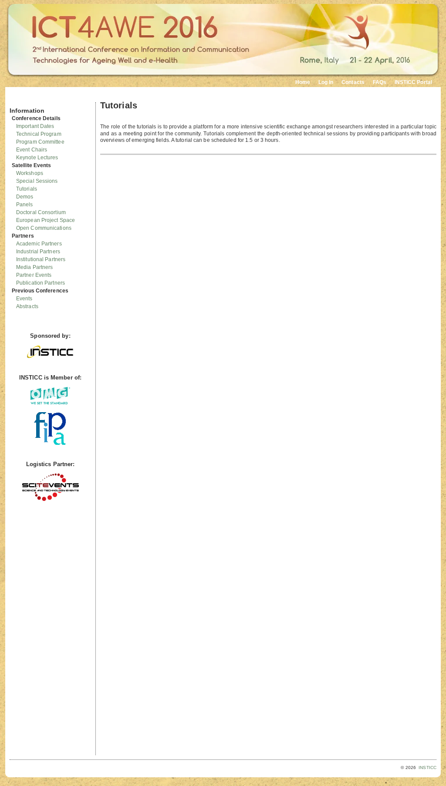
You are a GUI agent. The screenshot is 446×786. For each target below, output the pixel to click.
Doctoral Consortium (41, 212)
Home (302, 82)
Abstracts (27, 306)
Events (24, 299)
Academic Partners (39, 244)
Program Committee (40, 142)
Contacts (353, 82)
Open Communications (43, 228)
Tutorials (26, 189)
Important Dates (35, 126)
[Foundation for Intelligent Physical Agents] (50, 443)
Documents (19, 99)
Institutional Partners (40, 259)
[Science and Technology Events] (50, 499)
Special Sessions (37, 181)
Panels (24, 205)
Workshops (29, 173)
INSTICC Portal (413, 82)
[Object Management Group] (50, 402)
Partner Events (33, 275)
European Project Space (45, 220)
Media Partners (34, 267)
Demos (25, 197)
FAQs (379, 82)
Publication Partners (40, 283)
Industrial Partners (38, 252)
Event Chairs (31, 150)
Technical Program (38, 134)
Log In (326, 82)
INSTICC (427, 767)
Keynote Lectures (37, 158)
